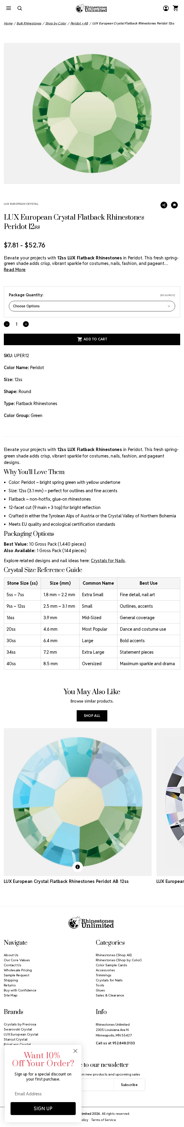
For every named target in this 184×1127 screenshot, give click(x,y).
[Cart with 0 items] (175, 8)
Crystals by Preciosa (20, 1024)
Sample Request (16, 975)
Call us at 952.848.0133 (115, 1043)
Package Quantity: (92, 294)
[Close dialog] (75, 1051)
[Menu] (8, 8)
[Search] (19, 8)
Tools (100, 985)
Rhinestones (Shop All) (114, 955)
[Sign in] (166, 8)
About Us (11, 955)
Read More (15, 269)
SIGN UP (43, 1108)
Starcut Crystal (15, 1039)
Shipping (11, 980)
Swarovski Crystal (18, 1029)
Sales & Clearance (110, 995)
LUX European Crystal (21, 204)
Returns (10, 985)
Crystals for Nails (108, 560)
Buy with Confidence (20, 990)
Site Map (10, 995)
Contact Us (12, 965)
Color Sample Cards (111, 965)
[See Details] (77, 867)
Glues (100, 990)
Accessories (105, 970)
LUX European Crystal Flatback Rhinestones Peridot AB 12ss (66, 881)
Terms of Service (103, 1120)
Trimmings (104, 975)
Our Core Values (17, 960)
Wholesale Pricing (18, 970)
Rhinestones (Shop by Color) (119, 960)
